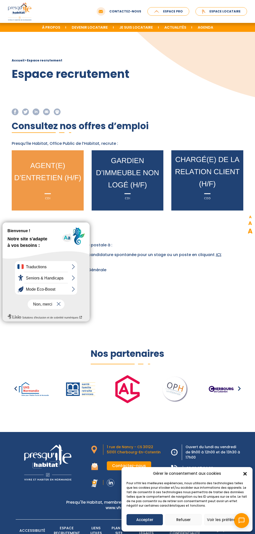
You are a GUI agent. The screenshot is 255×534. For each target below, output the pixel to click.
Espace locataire (225, 11)
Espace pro (173, 11)
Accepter (144, 519)
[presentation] (16, 389)
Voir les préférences (226, 519)
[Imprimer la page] (57, 111)
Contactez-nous (125, 11)
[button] (245, 473)
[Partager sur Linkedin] (36, 111)
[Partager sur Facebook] (15, 111)
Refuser (183, 519)
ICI (218, 255)
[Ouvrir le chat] (241, 520)
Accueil (18, 60)
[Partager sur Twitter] (25, 111)
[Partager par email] (46, 111)
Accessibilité (32, 530)
